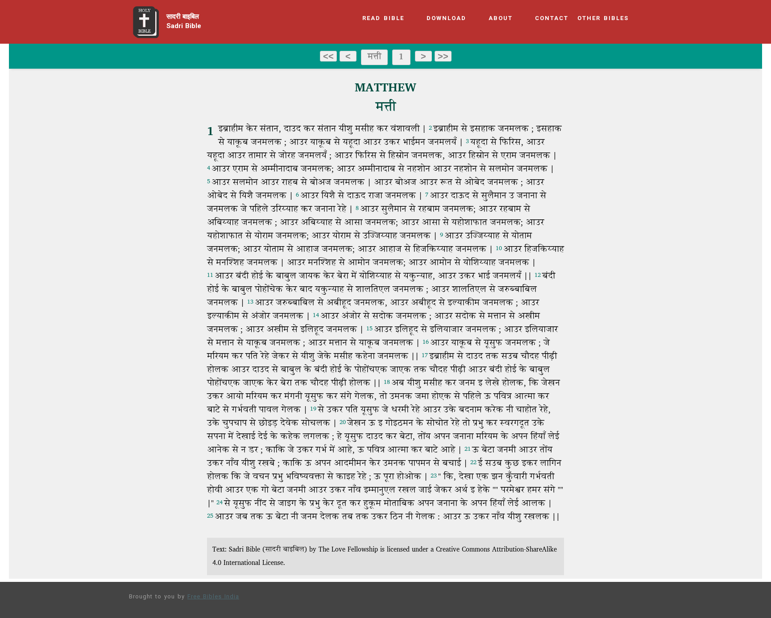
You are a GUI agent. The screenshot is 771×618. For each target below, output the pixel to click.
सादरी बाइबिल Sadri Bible (183, 22)
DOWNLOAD (446, 18)
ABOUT (501, 18)
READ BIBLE (383, 18)
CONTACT (551, 18)
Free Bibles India (213, 597)
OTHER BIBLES (603, 18)
